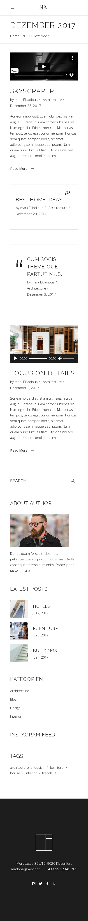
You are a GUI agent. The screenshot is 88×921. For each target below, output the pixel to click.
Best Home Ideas (39, 199)
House (15, 773)
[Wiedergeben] (15, 358)
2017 (26, 36)
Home (14, 36)
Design (15, 707)
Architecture (52, 99)
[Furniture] (19, 631)
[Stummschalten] (59, 358)
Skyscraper (32, 91)
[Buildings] (19, 653)
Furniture (45, 628)
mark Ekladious (26, 99)
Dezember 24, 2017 (31, 213)
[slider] (69, 359)
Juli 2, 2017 (40, 613)
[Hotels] (19, 609)
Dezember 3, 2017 (41, 294)
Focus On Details (42, 373)
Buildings (45, 650)
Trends (47, 773)
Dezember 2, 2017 (24, 387)
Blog (13, 699)
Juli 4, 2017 (40, 657)
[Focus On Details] (44, 343)
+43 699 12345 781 (61, 869)
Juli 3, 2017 (40, 635)
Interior (15, 716)
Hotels (41, 606)
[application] (44, 358)
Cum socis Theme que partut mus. (44, 266)
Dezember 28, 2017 (25, 105)
